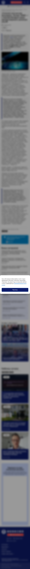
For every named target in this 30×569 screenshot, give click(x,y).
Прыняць (15, 289)
